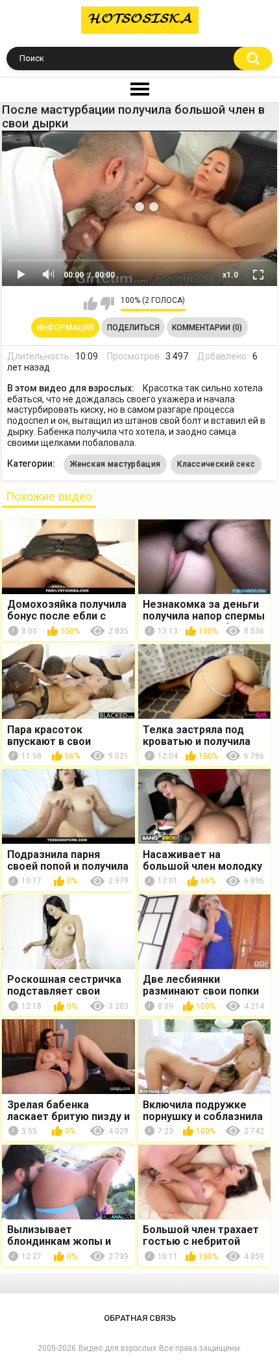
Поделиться (133, 327)
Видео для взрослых (117, 1348)
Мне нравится (90, 303)
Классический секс (216, 464)
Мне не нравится (107, 303)
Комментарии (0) (207, 327)
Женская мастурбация (115, 464)
